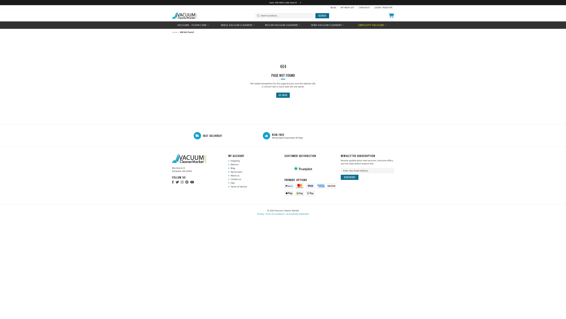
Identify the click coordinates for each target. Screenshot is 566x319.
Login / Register (383, 7)
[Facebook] (173, 182)
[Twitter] (177, 182)
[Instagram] (182, 182)
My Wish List (347, 7)
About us (235, 175)
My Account (236, 171)
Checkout (364, 7)
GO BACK (283, 95)
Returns (234, 164)
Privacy (260, 214)
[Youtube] (192, 182)
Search (322, 15)
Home (174, 32)
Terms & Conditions (275, 214)
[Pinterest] (186, 182)
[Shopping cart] (391, 15)
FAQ (232, 183)
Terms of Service (238, 186)
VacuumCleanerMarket (184, 15)
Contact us (235, 179)
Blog (333, 7)
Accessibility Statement (297, 214)
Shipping (235, 160)
